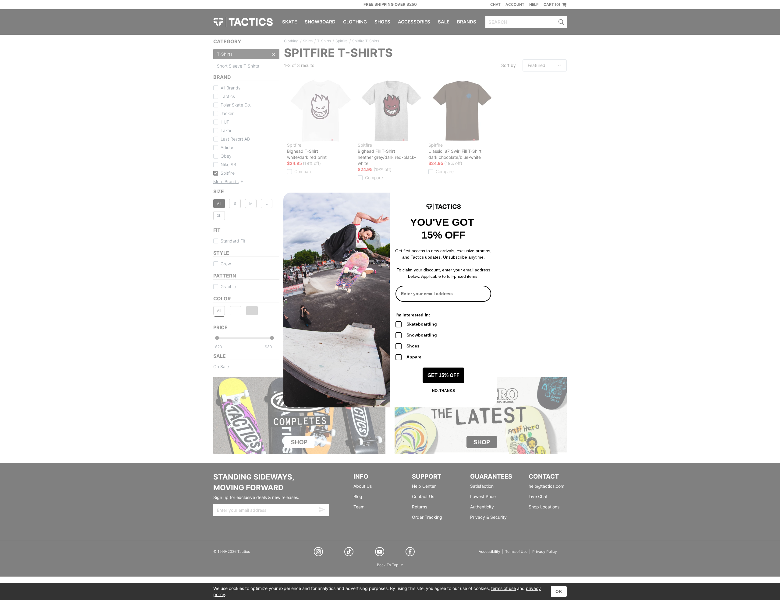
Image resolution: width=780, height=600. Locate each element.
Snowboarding (421, 335)
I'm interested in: (412, 314)
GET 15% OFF (443, 375)
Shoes (413, 346)
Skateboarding (421, 324)
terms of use (503, 588)
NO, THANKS (443, 391)
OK (558, 591)
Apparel (414, 356)
